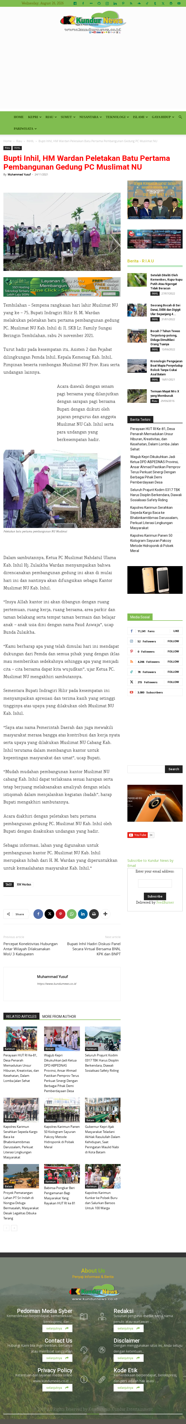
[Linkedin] (115, 3)
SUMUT (66, 117)
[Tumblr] (155, 3)
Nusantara (88, 117)
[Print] (94, 914)
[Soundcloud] (139, 3)
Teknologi (115, 117)
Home (19, 117)
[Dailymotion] (75, 3)
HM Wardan (24, 884)
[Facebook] (83, 3)
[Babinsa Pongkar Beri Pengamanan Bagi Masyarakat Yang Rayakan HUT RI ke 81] (62, 1174)
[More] (105, 914)
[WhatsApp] (72, 914)
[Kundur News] (93, 22)
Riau (49, 117)
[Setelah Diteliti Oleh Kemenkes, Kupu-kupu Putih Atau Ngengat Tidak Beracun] (137, 280)
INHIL (30, 141)
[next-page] (14, 1228)
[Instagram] (107, 3)
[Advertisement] (93, 75)
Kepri (33, 117)
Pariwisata (23, 128)
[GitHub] (99, 3)
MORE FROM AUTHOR (59, 1016)
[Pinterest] (123, 3)
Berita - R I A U (140, 261)
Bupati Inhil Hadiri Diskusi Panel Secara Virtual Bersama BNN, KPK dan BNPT (94, 948)
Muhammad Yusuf (19, 174)
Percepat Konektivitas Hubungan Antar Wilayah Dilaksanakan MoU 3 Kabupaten (30, 948)
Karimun (10, 1049)
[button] (180, 117)
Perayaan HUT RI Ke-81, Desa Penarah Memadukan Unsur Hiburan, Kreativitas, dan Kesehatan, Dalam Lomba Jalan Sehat (154, 439)
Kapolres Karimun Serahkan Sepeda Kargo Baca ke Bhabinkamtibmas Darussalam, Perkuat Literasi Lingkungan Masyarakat (20, 1141)
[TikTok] (147, 3)
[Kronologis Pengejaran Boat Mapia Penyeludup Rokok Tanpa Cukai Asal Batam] (137, 366)
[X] (163, 3)
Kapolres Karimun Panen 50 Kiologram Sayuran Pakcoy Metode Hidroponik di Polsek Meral (62, 1136)
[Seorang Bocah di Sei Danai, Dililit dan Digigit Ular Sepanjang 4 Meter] (137, 310)
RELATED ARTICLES (21, 1016)
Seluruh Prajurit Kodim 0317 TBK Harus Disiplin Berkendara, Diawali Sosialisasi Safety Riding (156, 495)
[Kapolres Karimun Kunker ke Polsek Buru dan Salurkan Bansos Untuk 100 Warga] (103, 1176)
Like (176, 631)
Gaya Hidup (161, 117)
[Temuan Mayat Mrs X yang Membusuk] (137, 396)
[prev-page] (6, 1228)
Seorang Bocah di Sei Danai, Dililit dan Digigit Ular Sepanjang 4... (165, 310)
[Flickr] (91, 3)
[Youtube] (179, 3)
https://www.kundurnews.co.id (56, 983)
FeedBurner (165, 903)
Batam (90, 1120)
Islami (138, 117)
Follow (173, 641)
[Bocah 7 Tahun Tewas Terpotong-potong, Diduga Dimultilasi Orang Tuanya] (137, 336)
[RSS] (131, 3)
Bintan (50, 1049)
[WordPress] (171, 3)
